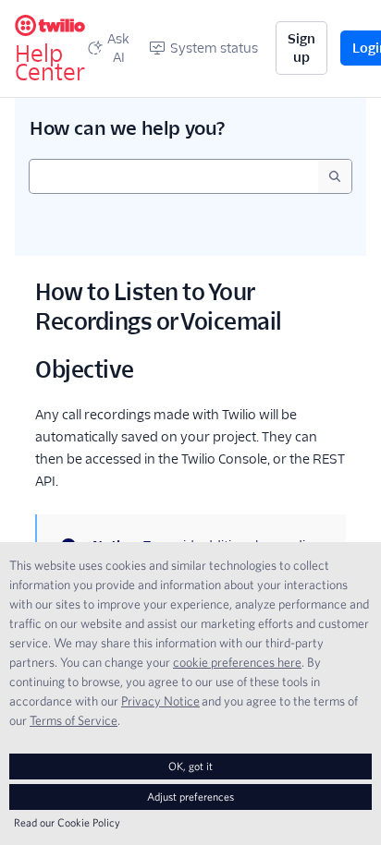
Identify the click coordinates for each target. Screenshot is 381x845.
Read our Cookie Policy (67, 822)
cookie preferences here (237, 662)
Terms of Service (73, 720)
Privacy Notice (160, 701)
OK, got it (190, 766)
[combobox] (174, 176)
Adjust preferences (190, 797)
